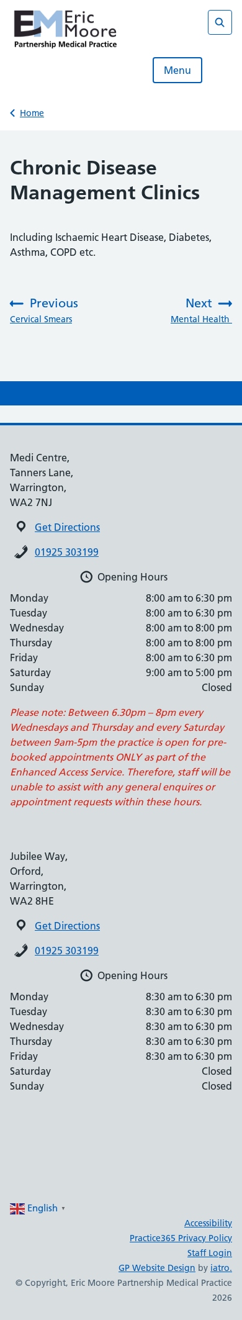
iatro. (221, 1267)
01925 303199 (67, 552)
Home (32, 113)
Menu (177, 70)
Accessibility (208, 1223)
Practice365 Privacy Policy (181, 1238)
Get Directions (67, 527)
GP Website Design (157, 1267)
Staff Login (209, 1253)
